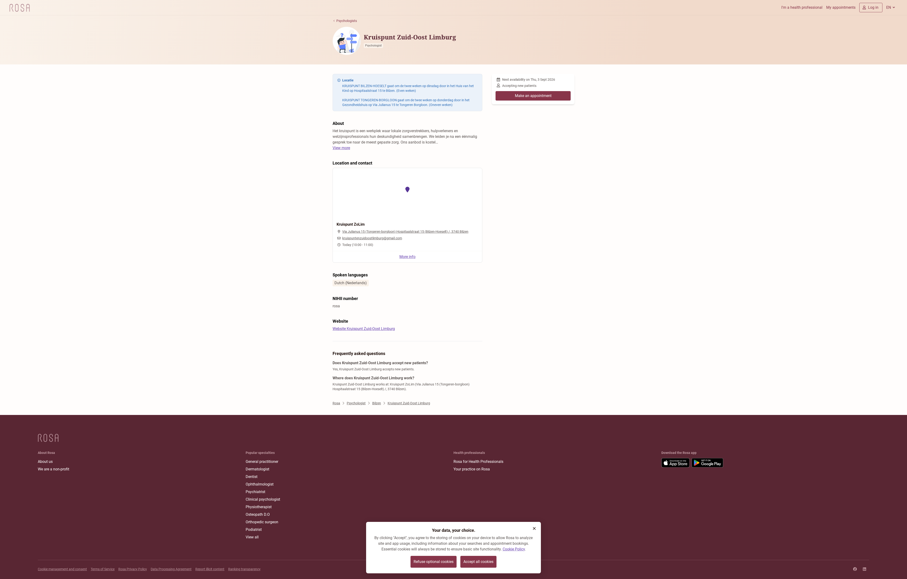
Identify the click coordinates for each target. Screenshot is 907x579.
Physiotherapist (259, 507)
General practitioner (262, 461)
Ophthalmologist (260, 484)
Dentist (251, 476)
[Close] (534, 528)
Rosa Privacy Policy (132, 569)
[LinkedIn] (864, 569)
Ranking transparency (244, 569)
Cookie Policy (514, 549)
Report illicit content (209, 569)
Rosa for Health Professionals (478, 461)
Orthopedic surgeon (262, 522)
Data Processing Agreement (171, 569)
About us (45, 461)
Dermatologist (257, 469)
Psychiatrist (255, 492)
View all (252, 537)
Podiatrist (254, 529)
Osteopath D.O (258, 514)
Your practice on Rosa (472, 469)
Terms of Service (103, 569)
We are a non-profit (53, 469)
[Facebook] (855, 569)
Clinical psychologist (263, 499)
